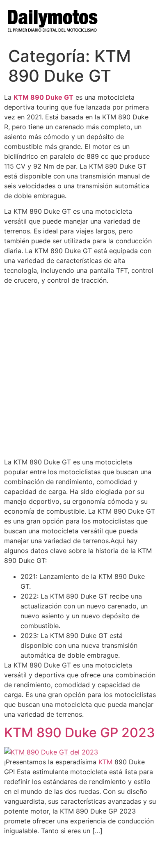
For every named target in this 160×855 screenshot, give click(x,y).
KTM (105, 762)
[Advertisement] (80, 371)
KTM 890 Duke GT (43, 97)
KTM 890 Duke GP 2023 (79, 733)
